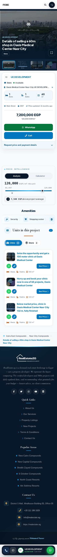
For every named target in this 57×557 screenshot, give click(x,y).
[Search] (45, 4)
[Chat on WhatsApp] (50, 550)
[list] (28, 219)
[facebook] (14, 391)
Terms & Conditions (29, 432)
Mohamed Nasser (37, 538)
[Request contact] (13, 550)
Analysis (16, 176)
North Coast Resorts (30, 480)
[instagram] (28, 391)
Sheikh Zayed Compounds (30, 468)
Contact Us (29, 438)
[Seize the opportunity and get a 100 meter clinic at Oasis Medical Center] (28, 262)
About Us (29, 408)
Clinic (14, 243)
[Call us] (6, 550)
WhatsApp (30, 127)
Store (33, 243)
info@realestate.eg (32, 517)
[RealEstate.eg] (6, 5)
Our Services (29, 414)
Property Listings (30, 420)
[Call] (14, 266)
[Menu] (52, 5)
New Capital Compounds (30, 462)
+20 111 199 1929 (32, 510)
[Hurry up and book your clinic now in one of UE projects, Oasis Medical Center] (28, 287)
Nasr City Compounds (39, 336)
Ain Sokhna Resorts (29, 486)
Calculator (40, 176)
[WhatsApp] (9, 266)
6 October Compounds (30, 474)
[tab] (8, 65)
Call (30, 135)
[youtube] (36, 391)
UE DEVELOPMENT (21, 77)
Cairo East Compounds (16, 336)
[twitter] (21, 391)
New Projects (29, 426)
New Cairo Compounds (30, 456)
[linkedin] (43, 391)
